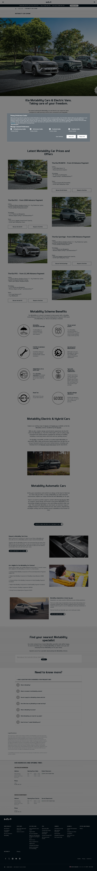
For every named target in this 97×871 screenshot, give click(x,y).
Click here (13, 123)
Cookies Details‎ (14, 131)
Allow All (71, 136)
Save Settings (59, 136)
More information (14, 124)
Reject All (82, 136)
